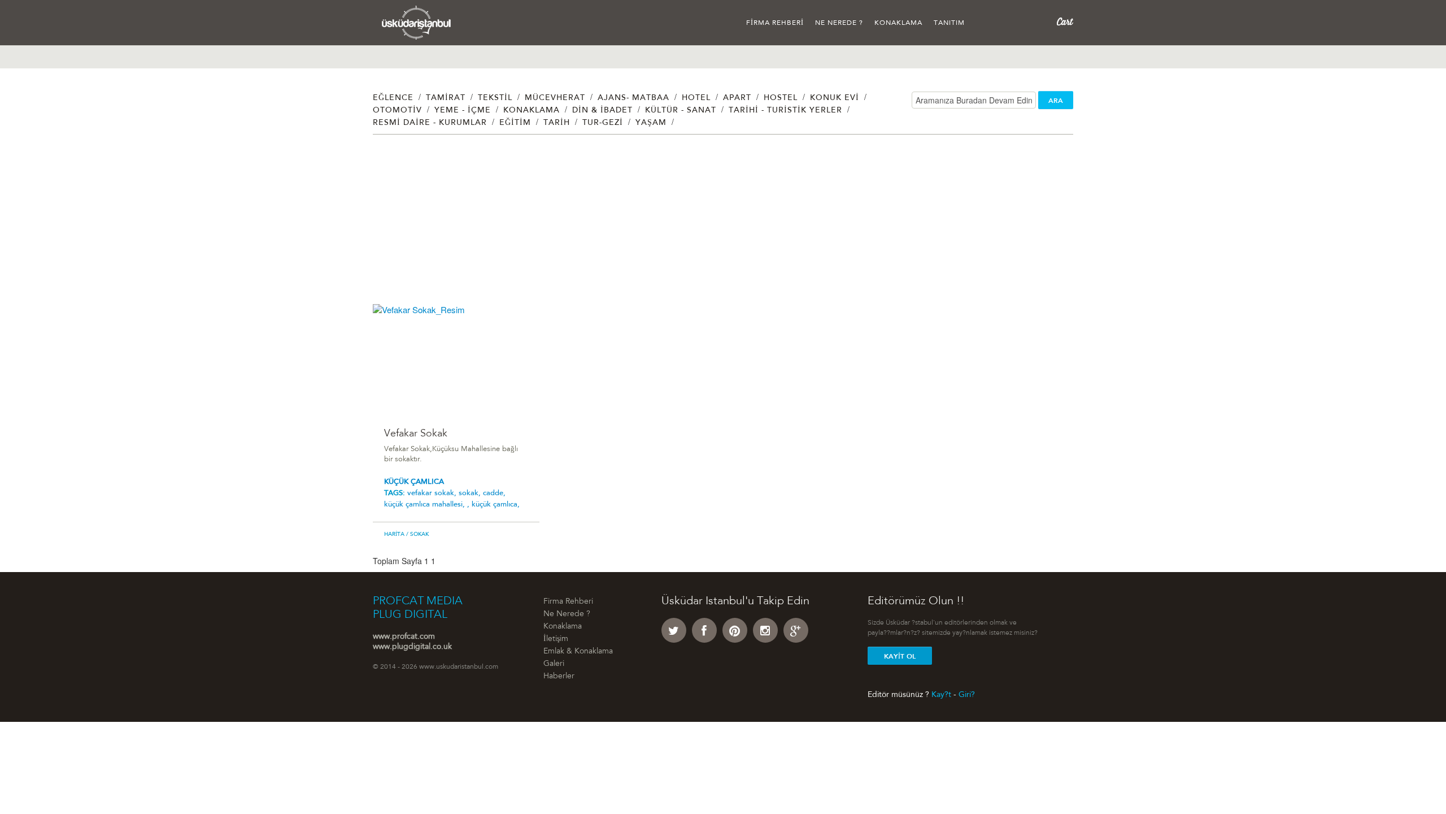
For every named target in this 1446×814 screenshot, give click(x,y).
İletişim (555, 639)
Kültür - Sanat (680, 111)
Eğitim (515, 123)
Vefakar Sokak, (433, 493)
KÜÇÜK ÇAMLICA (414, 482)
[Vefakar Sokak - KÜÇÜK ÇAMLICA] (456, 359)
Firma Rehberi (775, 23)
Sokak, (471, 493)
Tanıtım (949, 23)
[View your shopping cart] (1065, 22)
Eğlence (393, 98)
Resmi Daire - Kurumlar (430, 123)
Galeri (553, 664)
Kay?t (941, 695)
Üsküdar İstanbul (416, 23)
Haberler (558, 677)
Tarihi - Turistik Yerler (785, 111)
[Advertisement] (712, 225)
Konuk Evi (834, 98)
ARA (1055, 101)
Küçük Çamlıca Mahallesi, (425, 504)
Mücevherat (555, 98)
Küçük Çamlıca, (496, 504)
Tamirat (445, 98)
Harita (394, 535)
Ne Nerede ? (839, 23)
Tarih (556, 123)
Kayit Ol (900, 656)
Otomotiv (397, 111)
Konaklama (898, 23)
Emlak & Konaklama (578, 652)
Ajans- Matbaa (633, 98)
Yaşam (651, 123)
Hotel (696, 98)
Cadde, (494, 493)
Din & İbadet (602, 111)
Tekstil (495, 98)
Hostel (781, 98)
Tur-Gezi (602, 123)
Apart (737, 98)
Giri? (967, 695)
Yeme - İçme (462, 111)
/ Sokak (416, 535)
